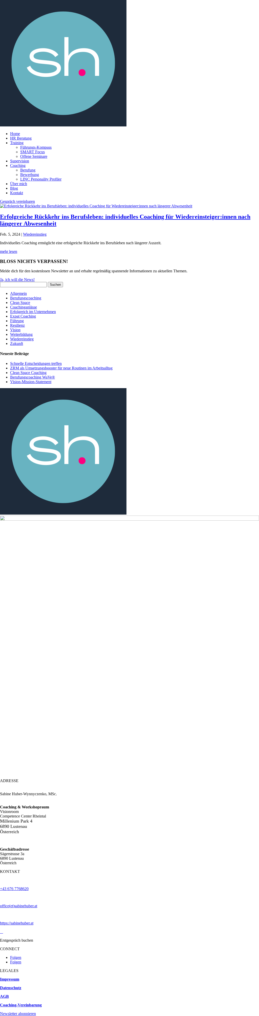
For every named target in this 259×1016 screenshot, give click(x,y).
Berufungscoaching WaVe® (32, 377)
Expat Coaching (23, 316)
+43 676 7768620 (14, 889)
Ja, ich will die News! (17, 279)
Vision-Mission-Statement (30, 382)
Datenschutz (10, 988)
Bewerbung (29, 174)
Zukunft (16, 343)
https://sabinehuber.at (16, 923)
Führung (17, 321)
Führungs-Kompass (36, 147)
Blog (14, 188)
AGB (4, 996)
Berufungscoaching (25, 298)
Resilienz (17, 325)
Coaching (18, 165)
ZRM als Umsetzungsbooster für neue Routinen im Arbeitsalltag (61, 368)
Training (17, 143)
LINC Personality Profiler (40, 179)
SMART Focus (32, 152)
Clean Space (20, 302)
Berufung (27, 170)
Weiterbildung (21, 334)
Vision (15, 330)
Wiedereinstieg (35, 234)
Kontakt (16, 193)
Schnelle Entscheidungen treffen (36, 363)
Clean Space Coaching (28, 372)
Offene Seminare (33, 156)
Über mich (18, 184)
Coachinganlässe (23, 307)
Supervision (19, 161)
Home (15, 133)
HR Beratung (21, 138)
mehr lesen (8, 251)
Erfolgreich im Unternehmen (33, 312)
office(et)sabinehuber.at (18, 906)
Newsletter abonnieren (18, 1013)
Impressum (9, 979)
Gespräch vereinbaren (17, 201)
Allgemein (18, 293)
